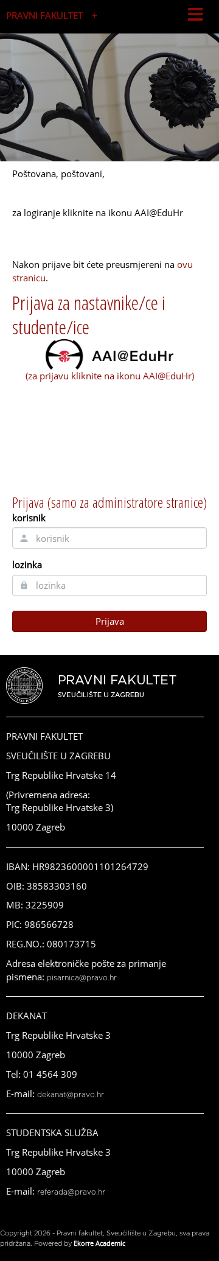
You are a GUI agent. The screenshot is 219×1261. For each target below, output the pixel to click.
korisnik (29, 517)
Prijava (110, 621)
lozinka (27, 564)
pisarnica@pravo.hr (82, 978)
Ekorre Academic (99, 1243)
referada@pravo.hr (71, 1192)
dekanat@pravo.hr (70, 1094)
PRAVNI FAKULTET (44, 15)
